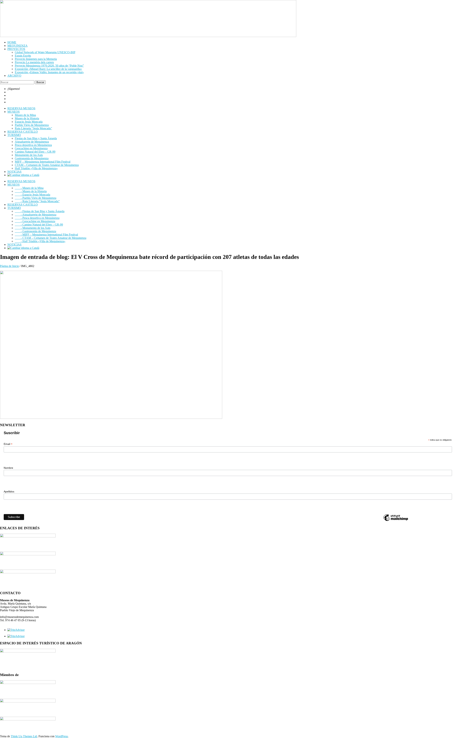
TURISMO (14, 135)
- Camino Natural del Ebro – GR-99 (39, 224)
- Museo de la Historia (31, 191)
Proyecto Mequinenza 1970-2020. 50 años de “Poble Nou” (49, 65)
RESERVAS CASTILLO (22, 131)
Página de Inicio (9, 266)
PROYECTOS (16, 49)
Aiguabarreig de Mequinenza (32, 141)
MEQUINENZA (17, 45)
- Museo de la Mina (29, 187)
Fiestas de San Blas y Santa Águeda (36, 138)
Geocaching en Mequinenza (31, 148)
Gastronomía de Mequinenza (32, 158)
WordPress (61, 736)
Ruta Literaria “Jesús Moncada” (33, 128)
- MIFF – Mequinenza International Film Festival (46, 234)
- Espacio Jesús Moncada (32, 194)
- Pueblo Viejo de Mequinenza (35, 197)
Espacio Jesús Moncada (29, 121)
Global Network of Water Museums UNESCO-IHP (45, 52)
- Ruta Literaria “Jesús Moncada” (37, 201)
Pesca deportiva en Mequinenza (33, 145)
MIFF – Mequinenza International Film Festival (42, 161)
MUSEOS (13, 111)
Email (8, 444)
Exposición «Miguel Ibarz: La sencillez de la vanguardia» (48, 69)
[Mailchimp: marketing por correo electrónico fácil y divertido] (395, 520)
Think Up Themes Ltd (24, 736)
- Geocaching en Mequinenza (35, 221)
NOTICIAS (14, 171)
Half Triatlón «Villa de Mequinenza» (36, 168)
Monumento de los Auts (29, 155)
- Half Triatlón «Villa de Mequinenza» (40, 241)
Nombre (8, 467)
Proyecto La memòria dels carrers (34, 62)
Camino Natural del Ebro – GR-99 (35, 151)
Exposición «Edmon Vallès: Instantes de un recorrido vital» (49, 72)
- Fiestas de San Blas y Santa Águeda (39, 211)
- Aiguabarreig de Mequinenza (35, 214)
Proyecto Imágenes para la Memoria (36, 59)
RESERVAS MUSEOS (21, 108)
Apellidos (9, 491)
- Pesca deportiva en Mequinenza (37, 217)
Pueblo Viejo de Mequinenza (32, 125)
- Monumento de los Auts (32, 227)
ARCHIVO (14, 75)
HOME (11, 42)
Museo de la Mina (25, 115)
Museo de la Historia (27, 118)
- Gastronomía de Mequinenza (35, 231)
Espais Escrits (23, 55)
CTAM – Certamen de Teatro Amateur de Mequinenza (47, 165)
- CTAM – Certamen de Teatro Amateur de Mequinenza (50, 237)
